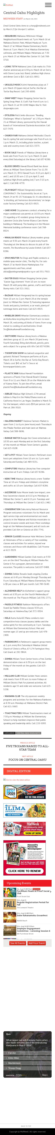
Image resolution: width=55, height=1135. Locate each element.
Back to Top (26, 1126)
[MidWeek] (15, 5)
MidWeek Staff (13, 18)
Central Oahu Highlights (28, 733)
